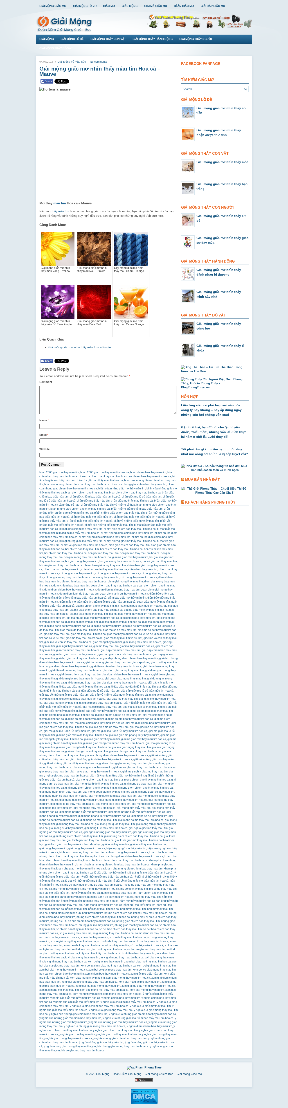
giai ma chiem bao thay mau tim (84, 719)
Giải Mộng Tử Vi (85, 6)
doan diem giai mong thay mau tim (118, 589)
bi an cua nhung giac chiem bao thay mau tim (138, 484)
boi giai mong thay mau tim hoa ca (120, 561)
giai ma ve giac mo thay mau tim (92, 767)
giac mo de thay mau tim (106, 626)
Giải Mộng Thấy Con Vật (108, 39)
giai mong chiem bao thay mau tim (97, 779)
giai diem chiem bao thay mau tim (69, 666)
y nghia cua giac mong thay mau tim (111, 1010)
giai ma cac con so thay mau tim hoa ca (147, 706)
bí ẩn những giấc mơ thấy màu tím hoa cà (139, 516)
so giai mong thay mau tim (75, 933)
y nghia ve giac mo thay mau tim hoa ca (80, 1050)
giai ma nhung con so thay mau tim (86, 751)
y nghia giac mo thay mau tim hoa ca (118, 1034)
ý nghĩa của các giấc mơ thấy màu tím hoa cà (128, 1002)
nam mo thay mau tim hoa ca (100, 900)
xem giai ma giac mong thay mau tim (98, 985)
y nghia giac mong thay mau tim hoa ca (68, 1038)
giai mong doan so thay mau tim (154, 791)
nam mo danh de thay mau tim (67, 896)
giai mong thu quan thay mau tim (115, 824)
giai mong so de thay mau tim (149, 816)
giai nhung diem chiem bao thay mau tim (78, 836)
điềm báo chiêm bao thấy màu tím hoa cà (81, 597)
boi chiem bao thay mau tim (82, 549)
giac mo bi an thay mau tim (81, 622)
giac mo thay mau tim (57, 634)
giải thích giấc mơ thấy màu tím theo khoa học (73, 844)
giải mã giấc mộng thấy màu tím (131, 747)
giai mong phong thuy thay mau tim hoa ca (104, 816)
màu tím (59, 203)
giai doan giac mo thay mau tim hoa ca (79, 678)
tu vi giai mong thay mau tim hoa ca (122, 957)
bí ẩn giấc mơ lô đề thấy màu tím (141, 496)
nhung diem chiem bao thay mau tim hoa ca (103, 917)
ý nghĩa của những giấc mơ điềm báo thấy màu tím (70, 1018)
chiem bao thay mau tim (142, 569)
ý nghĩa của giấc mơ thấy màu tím (150, 1006)
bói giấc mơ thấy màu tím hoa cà (140, 553)
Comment (45, 382)
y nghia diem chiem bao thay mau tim (149, 1026)
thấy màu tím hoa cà (108, 953)
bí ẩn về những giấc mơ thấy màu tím (136, 520)
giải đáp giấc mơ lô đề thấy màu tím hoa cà (147, 690)
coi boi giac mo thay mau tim (76, 573)
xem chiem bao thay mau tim (66, 973)
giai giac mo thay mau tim (122, 698)
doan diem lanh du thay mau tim (79, 593)
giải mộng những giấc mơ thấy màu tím (83, 812)
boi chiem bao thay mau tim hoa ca (121, 549)
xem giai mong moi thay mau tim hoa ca (104, 989)
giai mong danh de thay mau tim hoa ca (99, 783)
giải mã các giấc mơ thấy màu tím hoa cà (101, 710)
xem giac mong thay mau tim (87, 977)
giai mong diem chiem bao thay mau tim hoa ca (144, 787)
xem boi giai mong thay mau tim (156, 965)
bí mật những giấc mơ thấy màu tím (80, 541)
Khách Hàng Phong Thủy (210, 502)
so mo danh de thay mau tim (152, 933)
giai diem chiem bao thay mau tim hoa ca (116, 666)
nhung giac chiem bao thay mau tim (138, 921)
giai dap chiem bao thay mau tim (120, 650)
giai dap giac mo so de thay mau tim (75, 654)
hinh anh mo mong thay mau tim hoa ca (124, 852)
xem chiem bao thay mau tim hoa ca (107, 973)
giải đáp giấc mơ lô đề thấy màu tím (97, 690)
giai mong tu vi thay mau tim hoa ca (105, 828)
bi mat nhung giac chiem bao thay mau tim (104, 537)
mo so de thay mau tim (134, 888)
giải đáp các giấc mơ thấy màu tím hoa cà (81, 686)
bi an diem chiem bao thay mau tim (86, 492)
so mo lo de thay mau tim (112, 941)
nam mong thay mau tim (68, 905)
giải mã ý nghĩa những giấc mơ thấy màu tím (117, 775)
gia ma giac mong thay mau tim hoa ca (132, 613)
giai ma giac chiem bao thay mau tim (148, 723)
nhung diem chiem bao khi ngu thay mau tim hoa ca (135, 913)
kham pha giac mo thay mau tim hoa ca (80, 868)
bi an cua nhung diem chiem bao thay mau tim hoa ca (77, 484)
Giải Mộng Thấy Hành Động (153, 39)
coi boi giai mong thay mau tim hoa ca (67, 577)
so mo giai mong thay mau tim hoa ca (73, 941)
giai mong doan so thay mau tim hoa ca (63, 795)
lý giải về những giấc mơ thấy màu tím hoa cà (140, 880)
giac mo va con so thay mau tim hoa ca (68, 642)
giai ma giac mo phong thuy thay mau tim (134, 735)
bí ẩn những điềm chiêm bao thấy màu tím (136, 508)
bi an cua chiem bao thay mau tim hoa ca (146, 476)
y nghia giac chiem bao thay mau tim (115, 1030)
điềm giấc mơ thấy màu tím (75, 601)
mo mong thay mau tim (67, 888)
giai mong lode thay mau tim (113, 803)
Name (44, 420)
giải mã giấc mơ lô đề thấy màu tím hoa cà (82, 735)
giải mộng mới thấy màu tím (134, 807)
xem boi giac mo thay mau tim (106, 961)
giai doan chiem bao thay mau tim (80, 674)
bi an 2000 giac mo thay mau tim (59, 472)
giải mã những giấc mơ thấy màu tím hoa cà (71, 763)
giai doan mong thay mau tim (83, 682)
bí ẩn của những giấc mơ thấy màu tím (121, 488)
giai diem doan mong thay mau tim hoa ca (75, 670)
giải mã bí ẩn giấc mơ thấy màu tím (145, 702)
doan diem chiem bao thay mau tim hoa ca (70, 589)
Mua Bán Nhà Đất (202, 480)
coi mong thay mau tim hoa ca (139, 577)
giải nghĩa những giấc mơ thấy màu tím (107, 832)
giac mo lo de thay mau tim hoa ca (81, 630)
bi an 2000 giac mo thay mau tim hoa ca (104, 472)
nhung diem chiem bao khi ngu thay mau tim (76, 913)
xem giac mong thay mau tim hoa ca (128, 977)
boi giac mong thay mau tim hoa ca (85, 557)
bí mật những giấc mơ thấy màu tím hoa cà (130, 541)
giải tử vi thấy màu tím (115, 844)
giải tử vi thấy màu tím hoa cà (148, 844)
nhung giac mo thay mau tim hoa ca (136, 925)
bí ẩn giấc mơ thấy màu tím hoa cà (132, 500)
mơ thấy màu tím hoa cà (85, 892)
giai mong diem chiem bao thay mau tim (89, 787)
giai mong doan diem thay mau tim (60, 791)
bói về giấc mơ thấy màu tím (160, 561)
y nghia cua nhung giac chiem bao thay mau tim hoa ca (142, 1014)
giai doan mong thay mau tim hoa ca (124, 682)
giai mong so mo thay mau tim (98, 820)
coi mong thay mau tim (105, 577)
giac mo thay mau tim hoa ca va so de (130, 634)
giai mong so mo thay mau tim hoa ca (141, 820)
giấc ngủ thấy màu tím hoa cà (74, 646)
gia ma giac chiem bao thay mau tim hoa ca (96, 609)
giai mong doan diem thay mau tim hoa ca (108, 791)
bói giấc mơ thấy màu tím (103, 553)
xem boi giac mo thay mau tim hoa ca (148, 961)
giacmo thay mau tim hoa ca (137, 646)
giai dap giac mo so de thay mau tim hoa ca (125, 654)
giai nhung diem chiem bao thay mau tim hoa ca (133, 836)
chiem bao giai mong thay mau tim (105, 565)
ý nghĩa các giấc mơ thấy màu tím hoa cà (75, 998)
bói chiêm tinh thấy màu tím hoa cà (65, 553)
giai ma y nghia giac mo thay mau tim (145, 771)
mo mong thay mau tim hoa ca (100, 888)
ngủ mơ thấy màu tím (133, 909)
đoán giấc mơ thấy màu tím (153, 601)
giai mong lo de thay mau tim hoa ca (72, 803)
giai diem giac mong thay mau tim (123, 670)
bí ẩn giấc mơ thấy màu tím (93, 500)
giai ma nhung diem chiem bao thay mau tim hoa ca (116, 755)
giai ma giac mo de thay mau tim (108, 727)
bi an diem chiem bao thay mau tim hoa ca (135, 492)
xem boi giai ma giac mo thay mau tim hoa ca (108, 965)
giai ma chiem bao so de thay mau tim (118, 715)
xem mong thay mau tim (87, 993)
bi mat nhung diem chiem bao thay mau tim (127, 533)
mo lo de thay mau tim (137, 884)
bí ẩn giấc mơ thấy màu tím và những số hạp (108, 504)
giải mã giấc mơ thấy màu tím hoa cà (143, 739)
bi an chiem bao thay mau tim (148, 472)
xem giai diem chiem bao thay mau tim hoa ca (89, 981)
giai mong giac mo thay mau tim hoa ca (123, 799)
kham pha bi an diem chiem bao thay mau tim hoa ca (115, 860)
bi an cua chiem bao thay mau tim (99, 476)
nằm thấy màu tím (76, 909)
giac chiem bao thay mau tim (137, 617)
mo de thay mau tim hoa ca (106, 884)
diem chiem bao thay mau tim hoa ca (84, 581)
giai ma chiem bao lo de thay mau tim (150, 710)
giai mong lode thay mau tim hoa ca (153, 803)
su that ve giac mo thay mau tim (146, 949)
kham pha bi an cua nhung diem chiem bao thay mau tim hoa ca (124, 856)
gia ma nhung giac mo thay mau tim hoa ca (93, 617)
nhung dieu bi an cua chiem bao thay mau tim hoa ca (82, 921)
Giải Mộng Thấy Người (195, 39)
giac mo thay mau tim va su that (123, 638)
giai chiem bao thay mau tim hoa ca (77, 650)
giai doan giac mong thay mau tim (125, 678)
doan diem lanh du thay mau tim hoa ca (124, 593)
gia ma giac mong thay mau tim (89, 613)
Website (44, 449)
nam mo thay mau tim (148, 896)
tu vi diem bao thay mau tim (138, 953)
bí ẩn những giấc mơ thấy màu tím (91, 516)
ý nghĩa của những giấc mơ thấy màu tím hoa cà (117, 1022)
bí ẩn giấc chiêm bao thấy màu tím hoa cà (95, 496)
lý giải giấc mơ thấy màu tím (111, 872)
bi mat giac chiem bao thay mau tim (80, 529)
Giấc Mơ (109, 6)
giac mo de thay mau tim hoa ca (141, 626)
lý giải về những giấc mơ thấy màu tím (88, 880)
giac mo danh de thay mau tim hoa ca (67, 626)
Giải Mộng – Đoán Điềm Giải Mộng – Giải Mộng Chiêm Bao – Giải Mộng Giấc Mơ (149, 1074)
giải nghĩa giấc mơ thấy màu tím (148, 828)
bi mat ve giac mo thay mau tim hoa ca (84, 545)
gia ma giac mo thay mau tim (141, 609)
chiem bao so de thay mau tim (62, 569)
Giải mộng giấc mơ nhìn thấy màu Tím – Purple (79, 347)
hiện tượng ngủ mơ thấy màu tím (126, 848)
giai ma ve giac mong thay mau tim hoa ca (95, 771)
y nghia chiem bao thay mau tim (120, 998)
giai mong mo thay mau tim (55, 807)
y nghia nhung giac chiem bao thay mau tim (119, 1038)
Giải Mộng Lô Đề (72, 39)
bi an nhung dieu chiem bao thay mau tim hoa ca (80, 508)
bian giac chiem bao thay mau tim (129, 545)
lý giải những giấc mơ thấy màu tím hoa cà (107, 876)
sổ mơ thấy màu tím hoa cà (146, 945)
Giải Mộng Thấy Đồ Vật (56, 48)
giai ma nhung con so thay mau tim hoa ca (135, 751)
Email (43, 434)
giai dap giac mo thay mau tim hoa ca (79, 658)
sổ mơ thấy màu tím (117, 945)
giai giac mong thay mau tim (61, 702)
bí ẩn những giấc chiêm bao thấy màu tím (119, 512)
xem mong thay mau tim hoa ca (122, 993)
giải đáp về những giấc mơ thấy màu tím (63, 694)
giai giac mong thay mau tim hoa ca (100, 702)
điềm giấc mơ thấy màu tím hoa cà (114, 601)
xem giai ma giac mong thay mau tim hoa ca (148, 985)
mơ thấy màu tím (59, 892)
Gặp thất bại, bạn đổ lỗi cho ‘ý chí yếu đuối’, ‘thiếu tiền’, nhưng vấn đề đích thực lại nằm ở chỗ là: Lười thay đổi (213, 431)
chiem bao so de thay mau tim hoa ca (104, 569)
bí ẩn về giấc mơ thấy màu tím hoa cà (89, 520)
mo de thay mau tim (76, 884)
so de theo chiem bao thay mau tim (120, 929)
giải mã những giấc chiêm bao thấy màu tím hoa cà (101, 759)
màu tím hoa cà (53, 884)
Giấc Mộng (129, 6)
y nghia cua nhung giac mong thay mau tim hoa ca (94, 1026)
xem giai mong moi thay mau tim (59, 989)
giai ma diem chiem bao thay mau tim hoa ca (97, 723)
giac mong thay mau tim (107, 642)
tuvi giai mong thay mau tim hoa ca (65, 961)
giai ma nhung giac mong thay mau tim (122, 763)
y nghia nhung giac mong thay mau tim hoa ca (120, 1046)
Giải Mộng (46, 39)
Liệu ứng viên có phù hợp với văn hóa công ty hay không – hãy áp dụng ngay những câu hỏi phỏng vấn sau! (211, 409)
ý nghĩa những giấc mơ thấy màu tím (101, 1042)
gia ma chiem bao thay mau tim (95, 605)
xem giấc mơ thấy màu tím (146, 973)
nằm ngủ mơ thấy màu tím (139, 905)
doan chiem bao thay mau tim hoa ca (113, 585)
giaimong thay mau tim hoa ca (86, 848)
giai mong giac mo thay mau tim (78, 799)
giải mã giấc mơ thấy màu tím (102, 739)
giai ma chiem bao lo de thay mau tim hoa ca (66, 715)
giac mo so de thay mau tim (119, 630)
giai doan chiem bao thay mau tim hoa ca (127, 674)
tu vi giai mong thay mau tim (82, 957)
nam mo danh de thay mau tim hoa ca (110, 896)
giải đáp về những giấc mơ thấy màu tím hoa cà (119, 694)
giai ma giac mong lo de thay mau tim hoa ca (83, 747)
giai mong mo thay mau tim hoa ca (94, 807)
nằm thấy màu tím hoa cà (103, 909)
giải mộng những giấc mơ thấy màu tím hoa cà (136, 812)
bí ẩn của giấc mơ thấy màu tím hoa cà (99, 480)
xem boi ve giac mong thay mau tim (109, 969)
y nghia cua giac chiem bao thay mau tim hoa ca (99, 1006)
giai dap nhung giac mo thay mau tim (108, 662)
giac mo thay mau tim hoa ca (88, 634)
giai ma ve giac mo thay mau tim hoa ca (137, 767)
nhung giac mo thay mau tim (96, 925)
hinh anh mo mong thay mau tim (79, 852)
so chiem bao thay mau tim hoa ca (77, 929)
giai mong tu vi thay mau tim (66, 828)
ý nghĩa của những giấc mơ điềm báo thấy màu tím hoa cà (138, 1018)
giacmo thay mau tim (106, 646)
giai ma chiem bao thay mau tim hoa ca (129, 719)
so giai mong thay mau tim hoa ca (113, 933)
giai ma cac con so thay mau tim (102, 706)
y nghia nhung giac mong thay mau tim (67, 1046)
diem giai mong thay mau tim (125, 581)
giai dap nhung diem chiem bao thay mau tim (130, 658)
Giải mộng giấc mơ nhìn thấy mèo (222, 162)
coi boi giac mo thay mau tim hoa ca (117, 573)
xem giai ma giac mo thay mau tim (139, 981)
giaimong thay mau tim (53, 848)
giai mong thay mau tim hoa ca (75, 824)
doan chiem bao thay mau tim (71, 585)
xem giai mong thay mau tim (147, 989)
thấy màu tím (60, 211)
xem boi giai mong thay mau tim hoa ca (63, 969)
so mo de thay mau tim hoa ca (127, 937)
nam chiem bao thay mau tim (118, 892)
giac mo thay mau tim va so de (84, 638)
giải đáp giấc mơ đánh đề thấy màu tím (132, 686)
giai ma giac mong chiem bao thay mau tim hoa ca (113, 743)
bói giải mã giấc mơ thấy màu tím (128, 557)
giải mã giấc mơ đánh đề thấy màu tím (67, 731)
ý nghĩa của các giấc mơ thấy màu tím (76, 1002)
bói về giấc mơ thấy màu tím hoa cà (61, 565)
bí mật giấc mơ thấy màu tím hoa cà (77, 533)
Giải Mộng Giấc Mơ (52, 6)
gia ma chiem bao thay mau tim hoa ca (138, 605)
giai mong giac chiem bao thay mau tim (112, 795)
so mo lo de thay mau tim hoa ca (148, 941)
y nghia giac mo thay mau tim (77, 1034)
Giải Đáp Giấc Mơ (213, 6)
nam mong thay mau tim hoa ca (103, 905)
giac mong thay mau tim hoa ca (142, 642)
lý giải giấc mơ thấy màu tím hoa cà (150, 872)
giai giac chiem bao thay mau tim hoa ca (80, 698)
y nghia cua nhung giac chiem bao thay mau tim (78, 1014)
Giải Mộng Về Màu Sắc (72, 61)
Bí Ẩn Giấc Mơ (184, 6)
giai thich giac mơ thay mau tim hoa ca (90, 840)
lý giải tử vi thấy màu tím (148, 876)
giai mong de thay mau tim (140, 783)
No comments (98, 61)
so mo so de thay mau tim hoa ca (84, 945)
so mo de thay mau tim (94, 937)
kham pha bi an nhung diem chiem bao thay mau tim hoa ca (112, 864)
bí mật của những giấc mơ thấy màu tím (109, 524)
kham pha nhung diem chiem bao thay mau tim (133, 868)
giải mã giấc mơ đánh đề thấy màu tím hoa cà (119, 731)
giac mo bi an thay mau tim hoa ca (120, 622)
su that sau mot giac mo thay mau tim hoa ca (99, 949)
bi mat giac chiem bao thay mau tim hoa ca (130, 529)
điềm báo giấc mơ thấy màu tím (127, 597)
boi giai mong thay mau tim (81, 561)
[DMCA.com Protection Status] (144, 1103)
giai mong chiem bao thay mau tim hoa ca (144, 779)
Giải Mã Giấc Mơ (155, 6)
